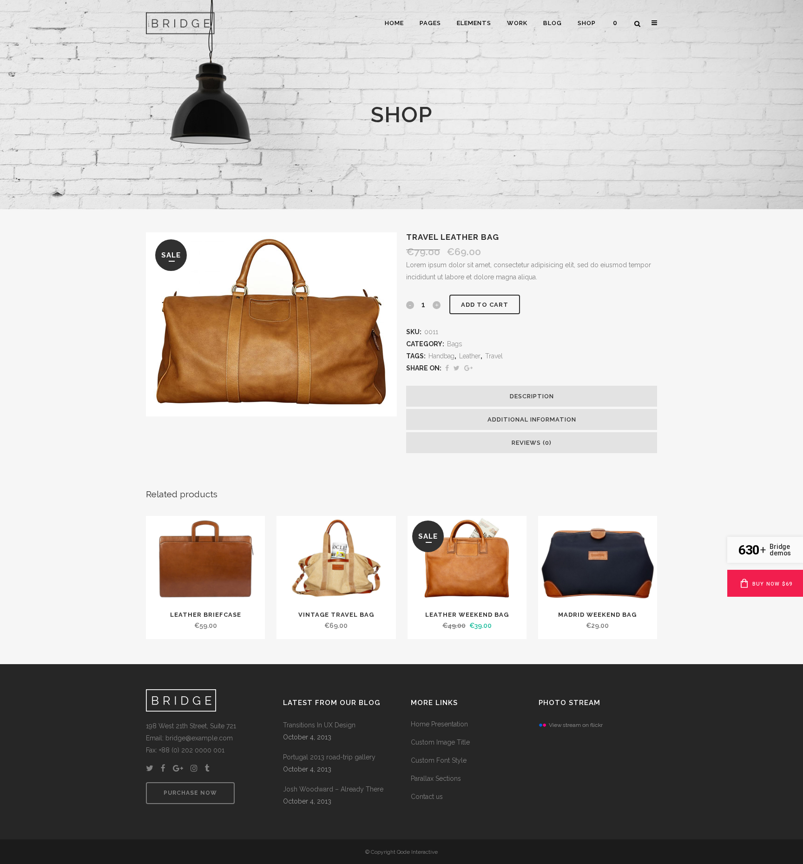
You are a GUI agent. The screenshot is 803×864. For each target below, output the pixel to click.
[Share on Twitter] (457, 368)
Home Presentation (439, 724)
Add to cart (484, 304)
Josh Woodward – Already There (333, 789)
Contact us (427, 796)
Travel (494, 356)
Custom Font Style (439, 760)
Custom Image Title (440, 742)
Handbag (441, 356)
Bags (454, 344)
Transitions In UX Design (319, 725)
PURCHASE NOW (190, 793)
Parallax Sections (436, 778)
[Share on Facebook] (447, 368)
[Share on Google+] (468, 368)
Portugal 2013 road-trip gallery (329, 757)
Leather (469, 356)
